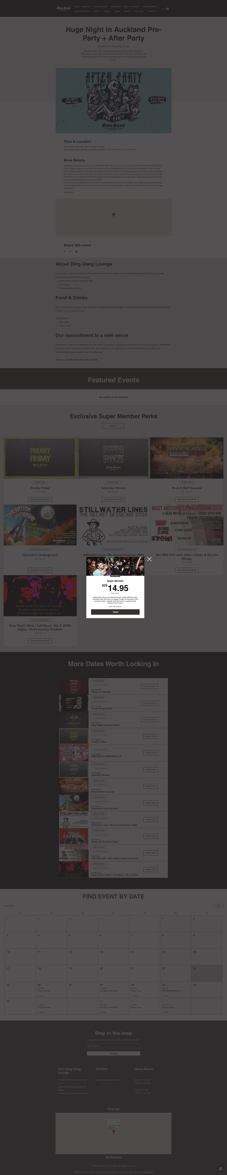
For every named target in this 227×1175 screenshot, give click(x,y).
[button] (149, 559)
